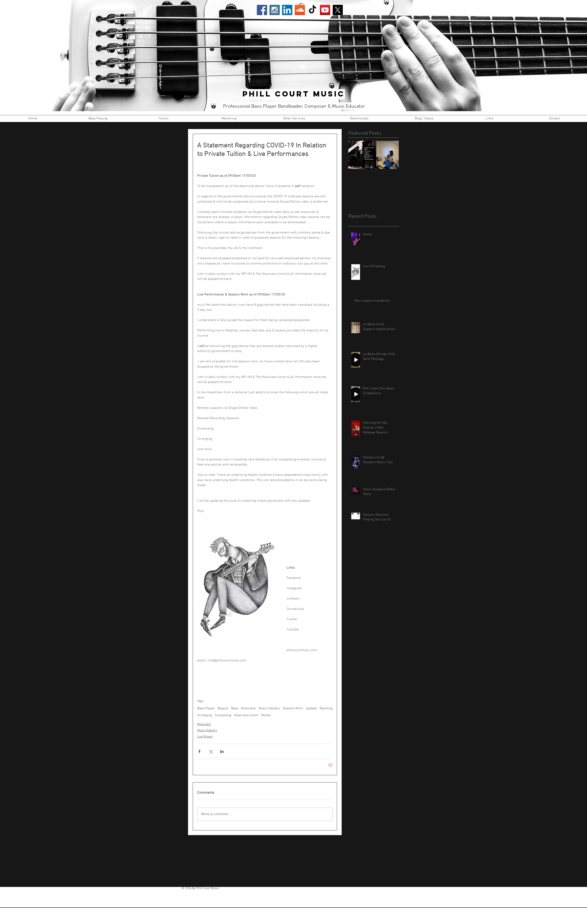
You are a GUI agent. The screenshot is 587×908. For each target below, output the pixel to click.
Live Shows (205, 737)
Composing (223, 715)
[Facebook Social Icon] (262, 10)
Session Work (293, 708)
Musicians (248, 708)
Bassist (223, 708)
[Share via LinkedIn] (222, 751)
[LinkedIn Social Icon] (287, 10)
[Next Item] (391, 154)
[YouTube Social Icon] (325, 10)
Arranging (204, 715)
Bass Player (206, 708)
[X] (337, 10)
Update (311, 708)
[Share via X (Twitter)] (210, 751)
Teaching (325, 708)
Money (266, 715)
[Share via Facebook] (199, 751)
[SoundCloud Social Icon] (300, 10)
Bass (234, 708)
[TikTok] (312, 10)
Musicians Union (246, 715)
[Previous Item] (356, 154)
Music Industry (269, 708)
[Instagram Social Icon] (274, 10)
